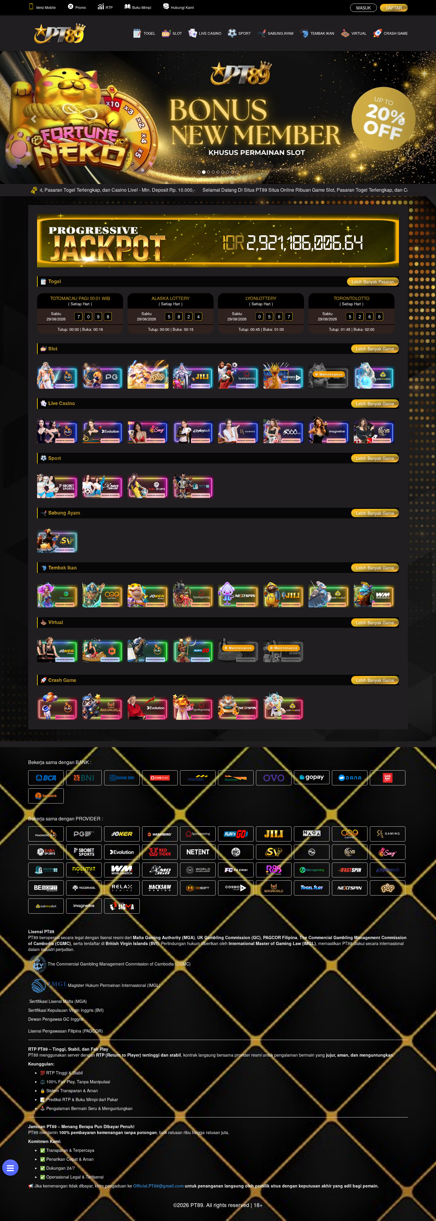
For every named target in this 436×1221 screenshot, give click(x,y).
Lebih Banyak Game (375, 349)
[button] (33, 117)
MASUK (363, 8)
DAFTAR (394, 8)
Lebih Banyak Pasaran (373, 282)
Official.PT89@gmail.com (158, 1186)
